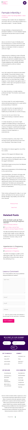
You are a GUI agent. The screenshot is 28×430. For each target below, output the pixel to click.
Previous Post (14, 203)
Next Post (14, 207)
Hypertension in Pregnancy (13, 246)
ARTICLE (15, 224)
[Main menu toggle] (25, 3)
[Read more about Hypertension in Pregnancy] (11, 251)
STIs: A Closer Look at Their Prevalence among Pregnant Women (13, 221)
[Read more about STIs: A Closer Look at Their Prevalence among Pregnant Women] (14, 228)
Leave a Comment (8, 224)
